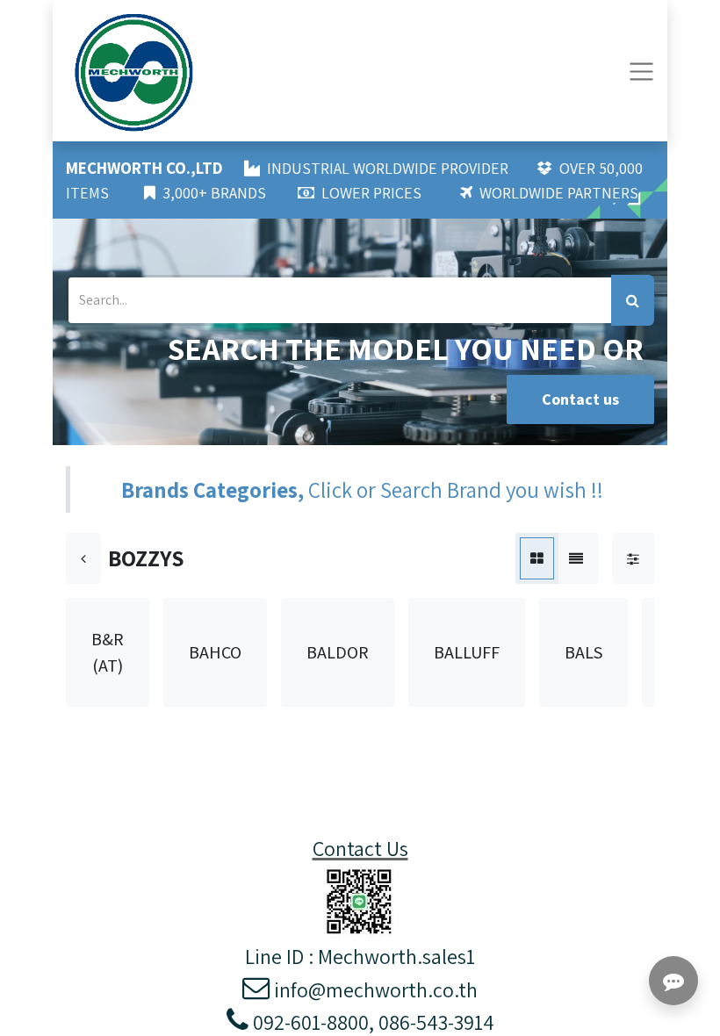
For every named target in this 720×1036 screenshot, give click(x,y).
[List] (576, 558)
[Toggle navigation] (641, 70)
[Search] (632, 300)
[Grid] (536, 558)
